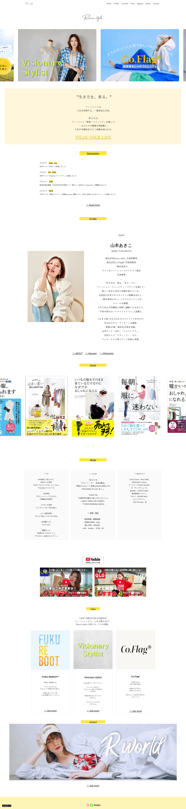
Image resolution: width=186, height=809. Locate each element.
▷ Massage (91, 353)
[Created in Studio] (6, 806)
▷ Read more (93, 204)
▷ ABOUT (77, 353)
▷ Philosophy (107, 353)
